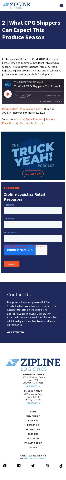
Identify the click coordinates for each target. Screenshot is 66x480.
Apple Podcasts (35, 119)
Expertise (33, 424)
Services (33, 420)
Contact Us (13, 309)
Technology (33, 429)
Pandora (50, 119)
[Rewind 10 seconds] (16, 96)
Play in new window (31, 109)
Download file (10, 109)
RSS (21, 123)
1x (23, 95)
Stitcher (40, 123)
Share (58, 101)
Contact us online (35, 458)
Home (33, 411)
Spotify (29, 123)
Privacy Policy (33, 442)
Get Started (15, 332)
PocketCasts (9, 123)
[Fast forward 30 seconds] (29, 96)
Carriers (33, 433)
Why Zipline (33, 416)
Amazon (19, 119)
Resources (33, 438)
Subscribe (45, 101)
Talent (33, 447)
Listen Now (33, 173)
